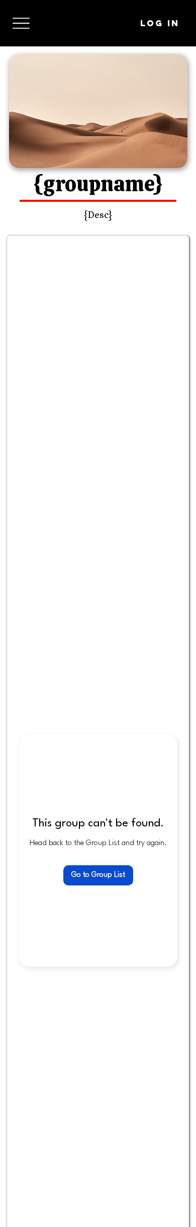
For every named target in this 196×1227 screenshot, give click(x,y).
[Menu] (21, 23)
